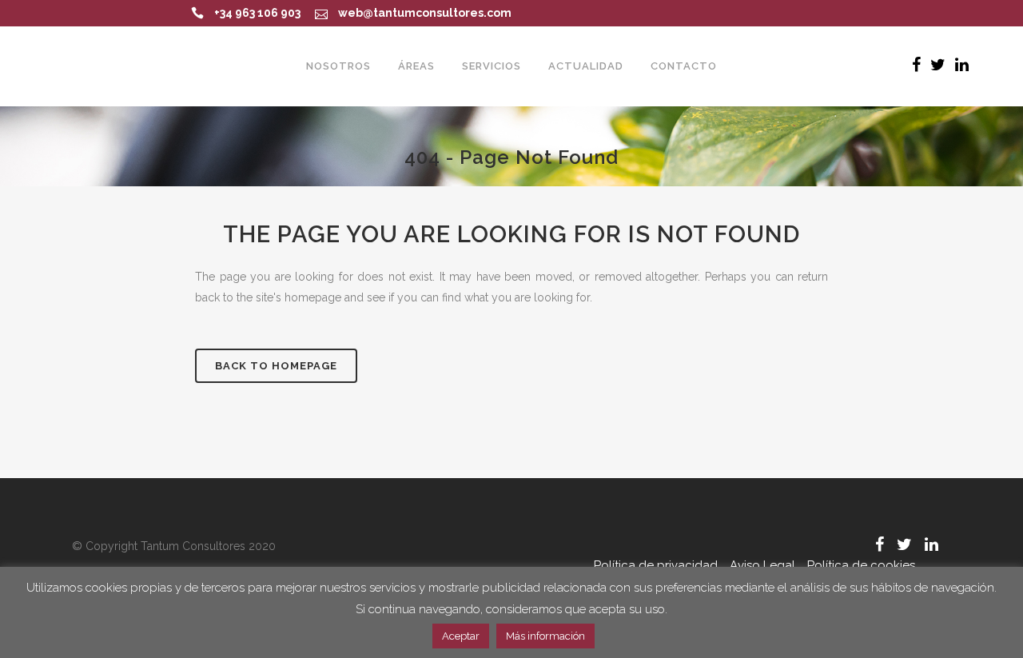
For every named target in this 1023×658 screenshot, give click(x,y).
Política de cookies (861, 565)
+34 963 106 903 (257, 12)
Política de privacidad (656, 565)
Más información (545, 636)
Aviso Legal (762, 565)
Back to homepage (276, 366)
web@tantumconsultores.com (425, 12)
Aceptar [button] (461, 636)
